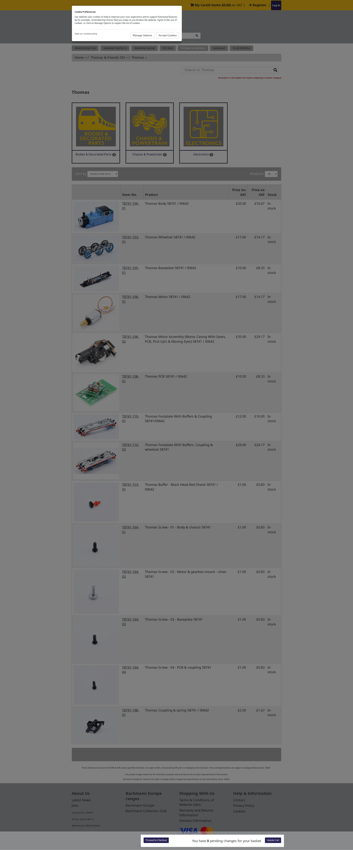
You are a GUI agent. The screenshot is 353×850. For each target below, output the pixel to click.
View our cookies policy (86, 33)
